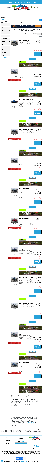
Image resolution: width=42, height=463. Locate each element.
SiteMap (37, 461)
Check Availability (32, 88)
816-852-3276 (26, 2)
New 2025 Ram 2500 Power (26, 277)
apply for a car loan (17, 415)
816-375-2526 (9, 2)
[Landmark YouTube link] (39, 446)
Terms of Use (33, 461)
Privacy (7, 443)
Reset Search (5, 57)
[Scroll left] (12, 23)
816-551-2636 (34, 2)
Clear (3, 19)
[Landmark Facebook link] (34, 446)
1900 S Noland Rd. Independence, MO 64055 (13, 1)
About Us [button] (18, 14)
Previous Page (24, 33)
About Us (8, 437)
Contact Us (8, 440)
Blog (22, 14)
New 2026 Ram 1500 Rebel (26, 99)
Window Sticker (22, 61)
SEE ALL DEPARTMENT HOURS (21, 443)
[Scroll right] (39, 23)
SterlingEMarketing (24, 461)
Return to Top (35, 395)
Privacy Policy (29, 461)
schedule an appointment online (29, 422)
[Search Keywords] (40, 20)
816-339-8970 (20, 2)
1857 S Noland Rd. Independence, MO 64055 (29, 1)
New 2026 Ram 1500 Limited (26, 40)
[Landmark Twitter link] (37, 446)
